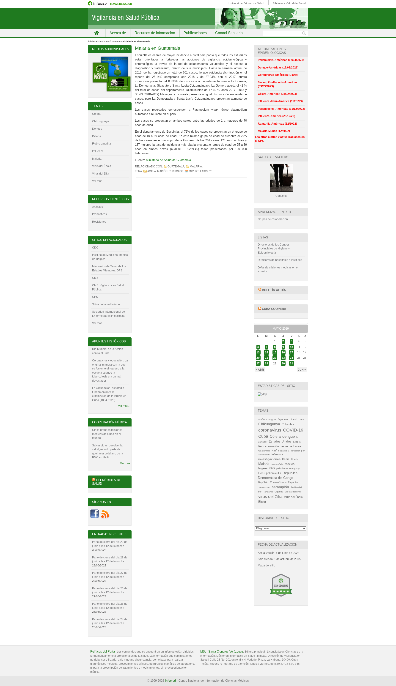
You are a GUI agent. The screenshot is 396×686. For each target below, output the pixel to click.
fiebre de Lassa (290, 446)
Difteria (96, 136)
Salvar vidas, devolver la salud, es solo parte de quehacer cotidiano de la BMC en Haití (107, 451)
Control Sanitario (229, 33)
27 (258, 363)
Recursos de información (155, 33)
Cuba (263, 436)
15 (274, 352)
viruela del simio (293, 491)
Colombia (288, 424)
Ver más (97, 181)
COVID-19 (293, 430)
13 (258, 352)
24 (291, 357)
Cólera (96, 113)
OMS (95, 277)
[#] (210, 171)
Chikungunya (100, 121)
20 (258, 357)
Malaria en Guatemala (109, 41)
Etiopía (297, 441)
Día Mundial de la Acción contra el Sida (107, 351)
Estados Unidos (280, 441)
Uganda (279, 491)
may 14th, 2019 (198, 171)
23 (283, 357)
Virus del (98, 166)
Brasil (293, 419)
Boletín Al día (274, 290)
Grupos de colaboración (273, 219)
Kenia (285, 459)
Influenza (98, 151)
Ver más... (124, 405)
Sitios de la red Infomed (106, 304)
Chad (302, 419)
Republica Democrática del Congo (277, 475)
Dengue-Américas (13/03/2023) (278, 67)
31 (291, 363)
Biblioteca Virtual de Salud (289, 3)
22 (274, 357)
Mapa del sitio (266, 565)
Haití (274, 450)
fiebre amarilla (268, 446)
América (262, 419)
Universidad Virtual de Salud (246, 3)
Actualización (157, 171)
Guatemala (176, 166)
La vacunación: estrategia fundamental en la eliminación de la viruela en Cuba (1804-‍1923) (109, 394)
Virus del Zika (100, 173)
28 (266, 363)
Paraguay (294, 468)
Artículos (97, 206)
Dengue (97, 128)
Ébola (262, 501)
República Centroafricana (272, 482)
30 (283, 363)
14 (266, 352)
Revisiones (99, 221)
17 (291, 352)
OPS (95, 296)
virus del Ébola (293, 497)
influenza (277, 454)
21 (266, 357)
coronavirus (269, 430)
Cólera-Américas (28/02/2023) (277, 94)
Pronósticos (99, 214)
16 (283, 352)
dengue (288, 436)
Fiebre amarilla (101, 143)
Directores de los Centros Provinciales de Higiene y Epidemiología (274, 248)
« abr (260, 369)
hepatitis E (283, 450)
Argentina (283, 419)
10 (291, 347)
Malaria (196, 166)
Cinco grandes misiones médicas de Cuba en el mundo (107, 434)
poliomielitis (273, 473)
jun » (302, 369)
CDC (95, 247)
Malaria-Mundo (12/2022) (274, 131)
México (289, 464)
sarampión (280, 487)
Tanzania (268, 491)
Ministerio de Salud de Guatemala (168, 160)
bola (108, 166)
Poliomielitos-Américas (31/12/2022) (281, 108)
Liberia (294, 459)
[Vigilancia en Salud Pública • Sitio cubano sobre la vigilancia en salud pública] (198, 18)
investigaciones (269, 459)
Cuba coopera (274, 309)
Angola (272, 419)
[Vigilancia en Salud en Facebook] (94, 517)
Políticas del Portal (103, 651)
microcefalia (277, 464)
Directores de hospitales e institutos (280, 260)
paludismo (282, 468)
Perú (261, 473)
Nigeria (262, 468)
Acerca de (118, 33)
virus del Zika (270, 496)
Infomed (170, 680)
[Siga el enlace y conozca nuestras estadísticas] (262, 394)
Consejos (281, 195)
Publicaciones (195, 33)
